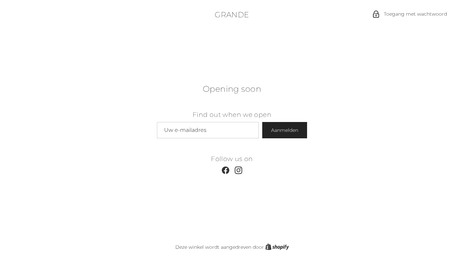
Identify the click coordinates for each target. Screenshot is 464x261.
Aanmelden (284, 130)
